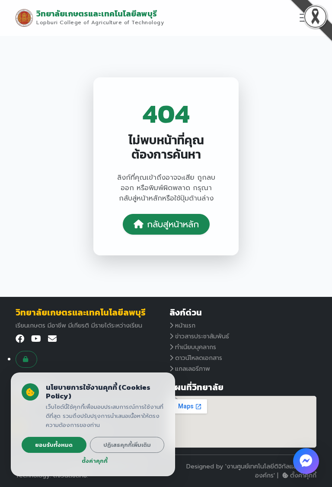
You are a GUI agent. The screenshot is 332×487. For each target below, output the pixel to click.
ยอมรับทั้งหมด (54, 445)
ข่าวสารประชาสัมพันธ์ (202, 336)
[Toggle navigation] (304, 18)
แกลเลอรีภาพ (192, 368)
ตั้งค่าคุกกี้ (303, 475)
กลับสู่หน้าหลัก (173, 224)
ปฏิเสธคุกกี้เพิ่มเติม (127, 445)
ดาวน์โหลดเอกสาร (198, 358)
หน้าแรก (185, 325)
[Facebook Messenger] (306, 461)
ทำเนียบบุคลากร (195, 347)
